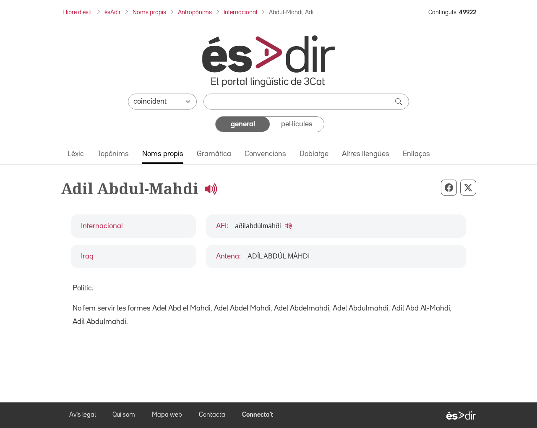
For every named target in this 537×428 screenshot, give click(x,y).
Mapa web (167, 415)
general (243, 124)
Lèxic (76, 154)
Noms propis (149, 12)
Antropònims (195, 12)
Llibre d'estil (78, 12)
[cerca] (399, 101)
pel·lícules (297, 124)
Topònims (113, 154)
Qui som (123, 415)
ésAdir (112, 12)
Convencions (265, 154)
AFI (221, 226)
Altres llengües (365, 154)
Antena (227, 256)
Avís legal (82, 415)
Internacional (240, 12)
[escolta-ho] (210, 188)
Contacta (212, 415)
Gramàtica (214, 154)
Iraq (87, 256)
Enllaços (416, 154)
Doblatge (314, 154)
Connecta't (257, 415)
